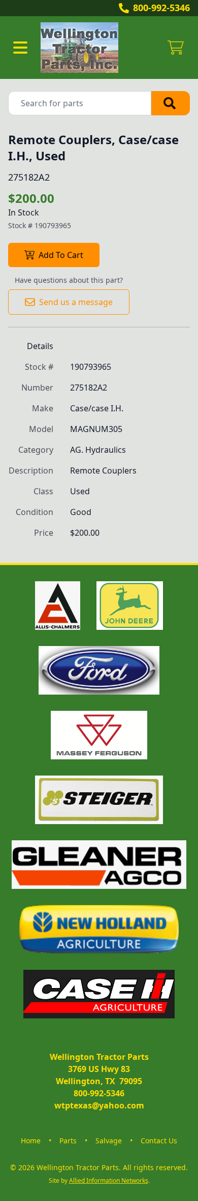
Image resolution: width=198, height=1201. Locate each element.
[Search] (170, 103)
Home (31, 1140)
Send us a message (76, 302)
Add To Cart (61, 255)
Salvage (108, 1140)
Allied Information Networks (108, 1180)
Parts (68, 1140)
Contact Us (159, 1140)
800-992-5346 (161, 8)
